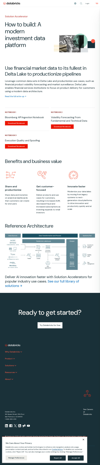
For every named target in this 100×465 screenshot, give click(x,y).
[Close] (83, 439)
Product (9, 358)
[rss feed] (19, 425)
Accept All (76, 458)
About (8, 379)
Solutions (9, 365)
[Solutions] (15, 365)
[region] (44, 450)
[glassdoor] (24, 425)
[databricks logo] (12, 345)
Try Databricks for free (50, 325)
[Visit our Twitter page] (15, 425)
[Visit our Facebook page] (10, 425)
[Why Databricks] (21, 351)
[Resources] (16, 372)
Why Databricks (12, 351)
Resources (10, 372)
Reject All (57, 458)
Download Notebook (16, 123)
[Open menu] (97, 3)
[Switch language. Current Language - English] (75, 3)
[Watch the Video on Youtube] (28, 425)
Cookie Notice (57, 449)
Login (87, 3)
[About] (12, 379)
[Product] (14, 358)
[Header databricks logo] (11, 3)
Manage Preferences (16, 458)
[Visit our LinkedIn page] (6, 425)
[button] (81, 3)
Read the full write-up (14, 96)
